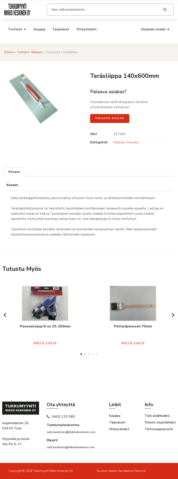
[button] (5, 315)
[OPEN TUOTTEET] (25, 29)
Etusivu (9, 52)
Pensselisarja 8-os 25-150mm (45, 326)
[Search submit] (165, 9)
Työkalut (23, 52)
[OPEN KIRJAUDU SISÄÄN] (168, 29)
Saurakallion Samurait (132, 471)
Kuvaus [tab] (14, 172)
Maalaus (37, 52)
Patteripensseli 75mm (133, 326)
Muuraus (133, 142)
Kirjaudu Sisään (109, 118)
